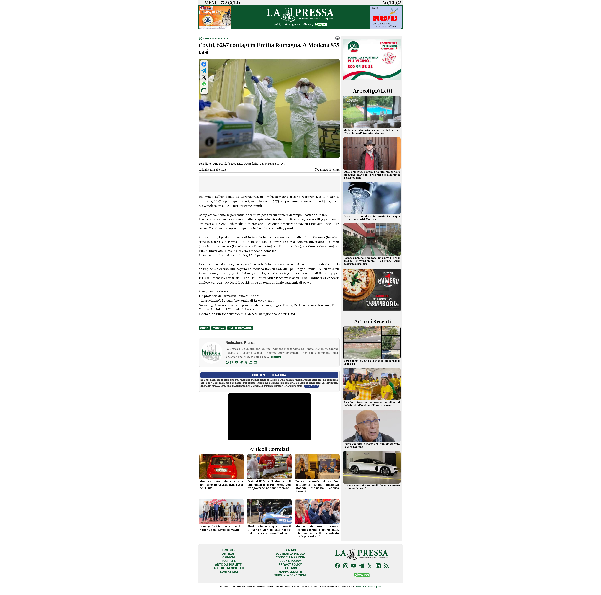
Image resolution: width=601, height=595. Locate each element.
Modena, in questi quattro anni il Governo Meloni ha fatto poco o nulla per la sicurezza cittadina (269, 530)
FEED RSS (290, 568)
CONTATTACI (229, 572)
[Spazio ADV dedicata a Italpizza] (372, 311)
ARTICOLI (228, 554)
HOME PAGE (229, 550)
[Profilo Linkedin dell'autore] (250, 363)
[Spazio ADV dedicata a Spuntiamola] (386, 27)
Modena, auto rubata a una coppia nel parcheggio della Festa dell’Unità (221, 485)
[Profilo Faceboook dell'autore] (227, 363)
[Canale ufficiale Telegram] (361, 566)
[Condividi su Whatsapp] (203, 83)
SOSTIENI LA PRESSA (290, 554)
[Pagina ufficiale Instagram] (345, 566)
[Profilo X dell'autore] (245, 363)
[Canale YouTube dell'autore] (236, 363)
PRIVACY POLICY (290, 564)
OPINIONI (228, 557)
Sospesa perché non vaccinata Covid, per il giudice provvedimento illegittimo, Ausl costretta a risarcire (372, 261)
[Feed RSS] (386, 566)
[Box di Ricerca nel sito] (384, 2)
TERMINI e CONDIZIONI (290, 575)
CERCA (394, 2)
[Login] (222, 2)
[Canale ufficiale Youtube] (353, 566)
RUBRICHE (229, 561)
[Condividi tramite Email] (203, 90)
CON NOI (290, 550)
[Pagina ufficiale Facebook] (337, 566)
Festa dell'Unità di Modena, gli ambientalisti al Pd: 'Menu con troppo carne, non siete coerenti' (269, 485)
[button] (337, 39)
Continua (276, 357)
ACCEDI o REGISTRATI (229, 568)
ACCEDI (233, 2)
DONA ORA (311, 386)
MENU (211, 2)
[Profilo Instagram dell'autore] (231, 363)
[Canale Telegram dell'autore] (241, 363)
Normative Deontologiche (368, 587)
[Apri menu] (201, 2)
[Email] (255, 363)
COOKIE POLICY (290, 561)
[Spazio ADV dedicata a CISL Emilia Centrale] (372, 80)
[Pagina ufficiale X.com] (369, 566)
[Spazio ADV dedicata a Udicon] (215, 27)
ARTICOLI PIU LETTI (229, 564)
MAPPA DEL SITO (290, 572)
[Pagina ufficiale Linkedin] (378, 566)
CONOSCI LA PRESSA (290, 557)
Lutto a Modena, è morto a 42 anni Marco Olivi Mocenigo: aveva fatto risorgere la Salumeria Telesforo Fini (372, 175)
